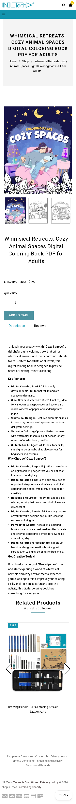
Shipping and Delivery (49, 760)
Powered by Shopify (29, 787)
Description (17, 326)
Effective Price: (15, 281)
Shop (25, 61)
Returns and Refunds (38, 765)
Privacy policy (59, 756)
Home (13, 61)
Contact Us (41, 756)
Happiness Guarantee (20, 756)
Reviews (40, 326)
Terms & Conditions (23, 760)
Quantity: (11, 293)
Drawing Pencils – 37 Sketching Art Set (33, 707)
